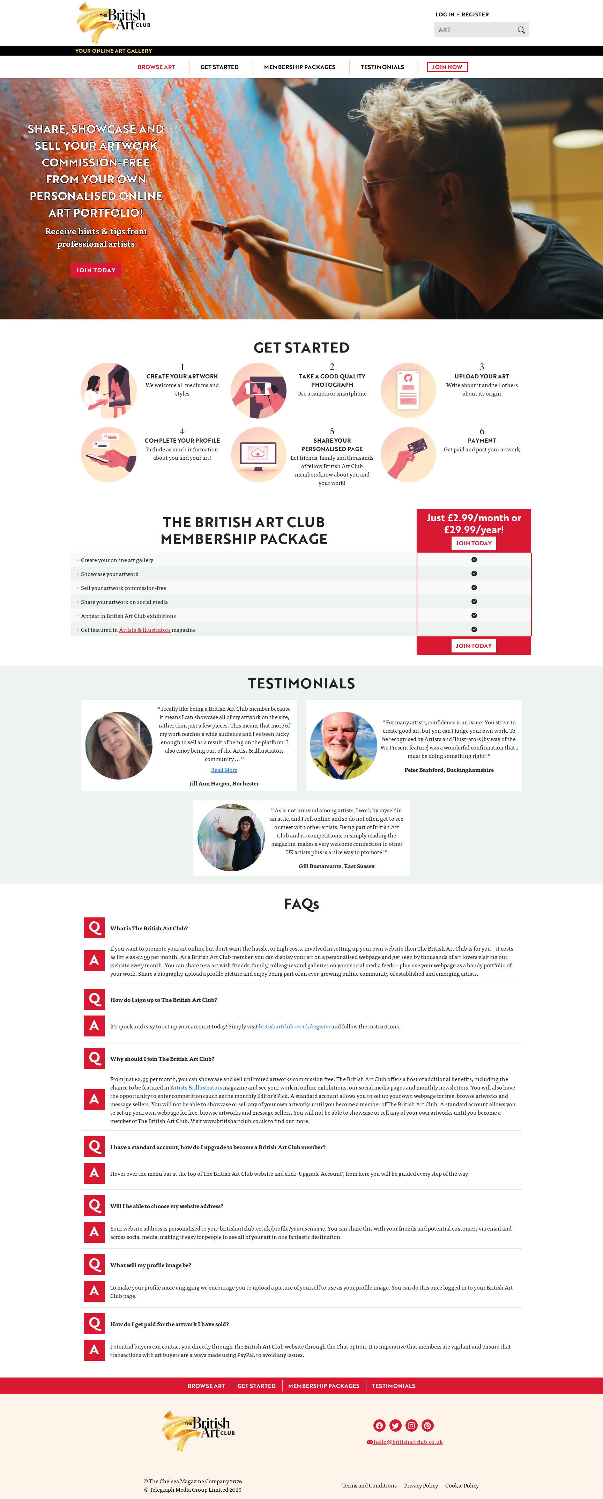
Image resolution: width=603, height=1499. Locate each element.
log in (445, 14)
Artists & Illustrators (145, 629)
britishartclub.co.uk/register (294, 1026)
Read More (224, 769)
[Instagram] (411, 1425)
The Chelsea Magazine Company (189, 1480)
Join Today (96, 270)
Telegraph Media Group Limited (189, 1489)
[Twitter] (395, 1425)
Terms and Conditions (369, 1485)
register (475, 14)
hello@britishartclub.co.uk (408, 1441)
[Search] (521, 29)
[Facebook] (379, 1425)
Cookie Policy (462, 1485)
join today (474, 543)
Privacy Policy (421, 1485)
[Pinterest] (428, 1425)
